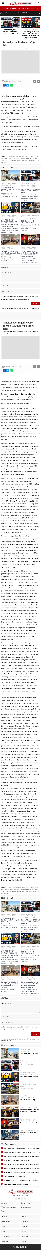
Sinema (22, 160)
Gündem (8, 183)
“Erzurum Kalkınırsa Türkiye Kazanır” (28, 1133)
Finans (32, 156)
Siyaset (22, 1130)
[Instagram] (22, 1198)
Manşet (14, 183)
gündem (11, 158)
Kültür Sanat (34, 158)
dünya (23, 156)
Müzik (10, 160)
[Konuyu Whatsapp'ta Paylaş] (11, 85)
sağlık (18, 160)
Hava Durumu (25, 158)
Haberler (19, 158)
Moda (7, 160)
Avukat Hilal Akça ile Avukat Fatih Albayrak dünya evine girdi (30, 1110)
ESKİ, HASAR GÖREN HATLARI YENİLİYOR (27, 222)
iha (30, 158)
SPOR (2, 162)
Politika (14, 160)
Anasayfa (4, 48)
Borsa (16, 156)
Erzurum (10, 48)
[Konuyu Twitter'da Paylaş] (7, 85)
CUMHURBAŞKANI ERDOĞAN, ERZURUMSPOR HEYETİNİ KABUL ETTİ (10, 32)
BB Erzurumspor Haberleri (28, 183)
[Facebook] (16, 1198)
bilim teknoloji (11, 156)
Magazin (3, 160)
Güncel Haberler (5, 158)
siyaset (26, 160)
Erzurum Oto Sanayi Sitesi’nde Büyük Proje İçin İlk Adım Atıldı (10, 189)
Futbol (36, 156)
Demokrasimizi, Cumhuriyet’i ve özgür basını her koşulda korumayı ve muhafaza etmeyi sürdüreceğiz (30, 253)
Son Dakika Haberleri (34, 160)
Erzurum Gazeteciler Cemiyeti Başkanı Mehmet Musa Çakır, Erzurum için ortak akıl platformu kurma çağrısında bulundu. (31, 33)
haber (15, 158)
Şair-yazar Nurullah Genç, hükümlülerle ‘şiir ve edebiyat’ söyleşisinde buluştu (10, 253)
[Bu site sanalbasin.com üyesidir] (10, 1207)
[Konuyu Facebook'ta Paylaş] (4, 85)
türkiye (6, 162)
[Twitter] (19, 1198)
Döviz (20, 156)
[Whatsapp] (25, 1198)
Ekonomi (28, 156)
